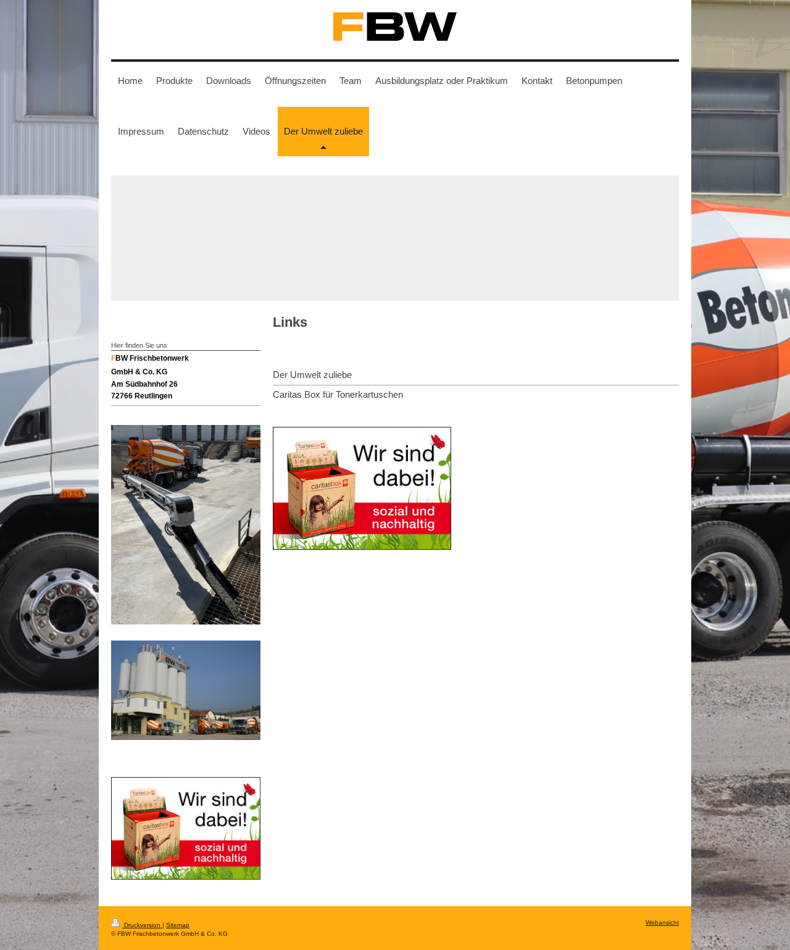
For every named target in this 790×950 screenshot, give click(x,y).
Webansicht (662, 922)
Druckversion (142, 925)
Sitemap (177, 925)
